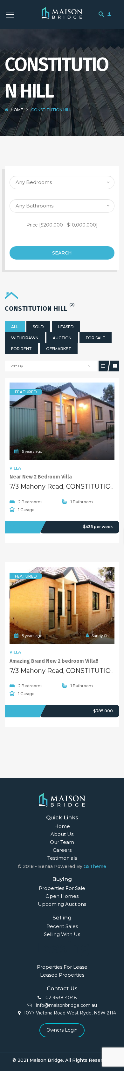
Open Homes (62, 896)
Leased (66, 326)
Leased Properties (62, 975)
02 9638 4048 (60, 997)
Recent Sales (62, 926)
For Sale (95, 338)
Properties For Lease (62, 967)
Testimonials (62, 858)
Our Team (62, 842)
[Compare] (76, 421)
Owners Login (62, 1030)
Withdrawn (24, 338)
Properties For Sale (62, 888)
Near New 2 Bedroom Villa (41, 477)
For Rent (21, 348)
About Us (62, 834)
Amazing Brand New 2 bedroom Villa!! (54, 661)
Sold (38, 326)
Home (17, 109)
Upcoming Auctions (62, 904)
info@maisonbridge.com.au (66, 1005)
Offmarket (58, 348)
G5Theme (95, 866)
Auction (62, 338)
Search (62, 253)
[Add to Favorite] (62, 421)
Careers (62, 850)
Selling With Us (62, 934)
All (14, 326)
